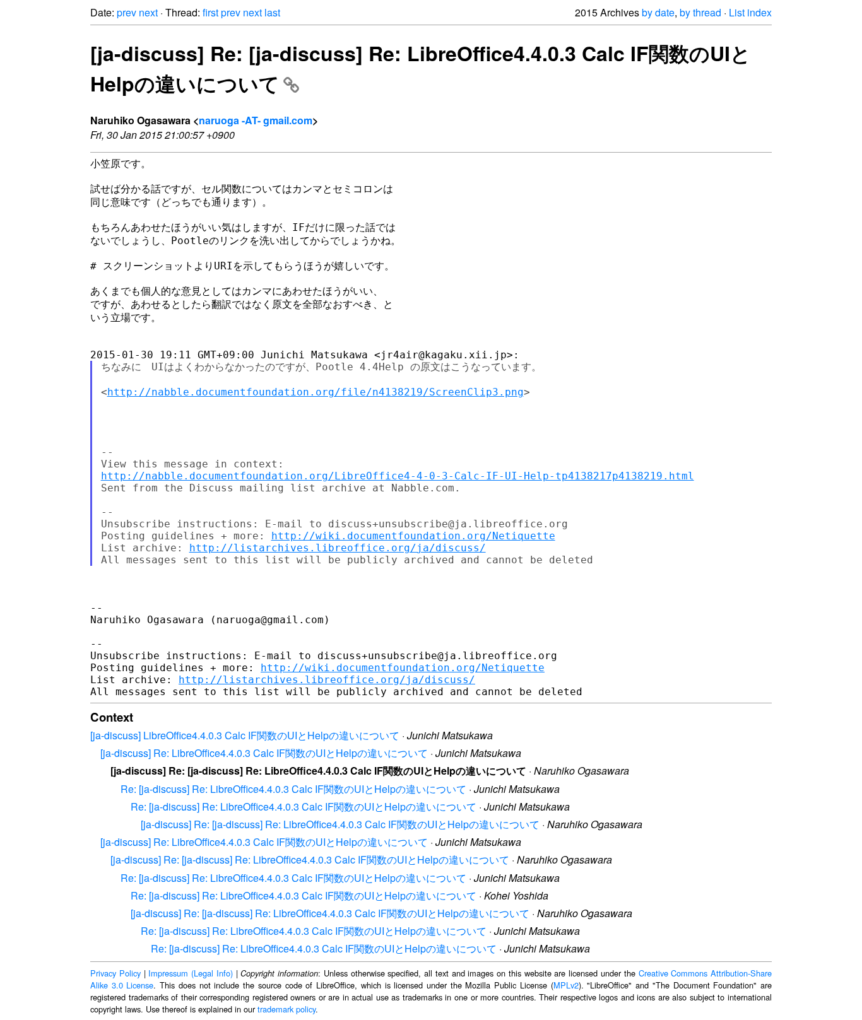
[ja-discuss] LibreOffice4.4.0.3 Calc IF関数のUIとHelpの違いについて (244, 735)
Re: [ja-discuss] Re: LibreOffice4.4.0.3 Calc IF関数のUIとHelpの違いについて (293, 789)
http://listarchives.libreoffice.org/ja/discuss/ (337, 548)
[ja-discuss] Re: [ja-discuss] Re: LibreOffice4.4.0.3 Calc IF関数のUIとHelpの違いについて (340, 824)
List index (750, 12)
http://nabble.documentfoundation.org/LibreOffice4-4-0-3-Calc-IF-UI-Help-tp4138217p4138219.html (397, 476)
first (210, 12)
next (148, 12)
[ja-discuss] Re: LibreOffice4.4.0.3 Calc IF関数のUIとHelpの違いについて (264, 753)
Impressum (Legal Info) (190, 973)
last (272, 12)
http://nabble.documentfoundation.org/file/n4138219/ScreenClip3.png (315, 392)
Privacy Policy (115, 973)
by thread (700, 12)
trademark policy (286, 1009)
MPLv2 (566, 985)
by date (658, 12)
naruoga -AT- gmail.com (255, 120)
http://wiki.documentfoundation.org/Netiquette (413, 536)
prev (126, 12)
